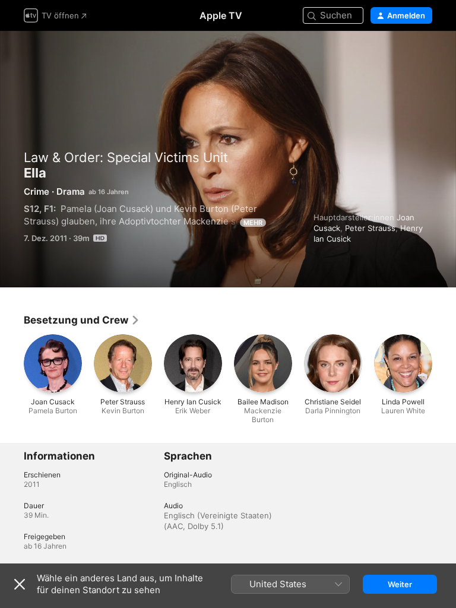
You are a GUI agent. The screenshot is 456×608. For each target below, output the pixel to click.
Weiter (400, 584)
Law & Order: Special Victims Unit (126, 157)
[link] (82, 320)
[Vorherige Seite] (12, 363)
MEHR (252, 222)
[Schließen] (19, 584)
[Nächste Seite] (444, 363)
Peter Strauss (370, 228)
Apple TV (221, 15)
